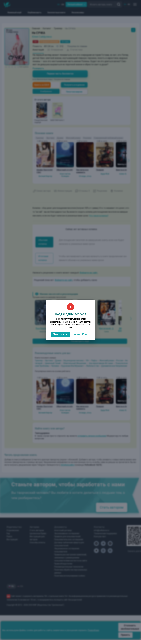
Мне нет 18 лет (81, 334)
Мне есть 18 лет (60, 334)
